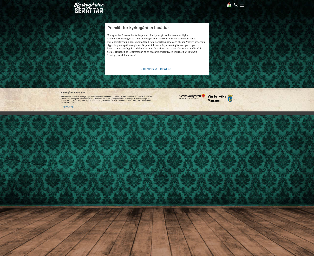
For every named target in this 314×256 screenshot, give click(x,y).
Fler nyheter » (166, 68)
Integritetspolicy (67, 106)
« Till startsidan (149, 68)
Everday (164, 113)
